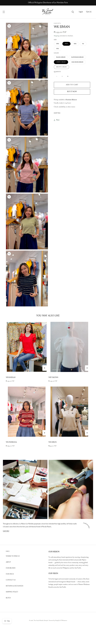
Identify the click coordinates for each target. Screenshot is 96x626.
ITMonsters (64, 620)
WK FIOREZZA (11, 442)
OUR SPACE (10, 574)
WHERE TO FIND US (13, 556)
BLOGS (8, 598)
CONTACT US (10, 580)
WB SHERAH (10, 377)
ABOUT (8, 562)
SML (58, 44)
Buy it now (72, 92)
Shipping (56, 36)
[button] (6, 11)
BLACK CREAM (62, 57)
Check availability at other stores (64, 107)
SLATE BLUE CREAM (78, 57)
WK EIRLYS (52, 442)
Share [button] (57, 120)
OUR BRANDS (10, 568)
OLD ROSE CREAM (79, 62)
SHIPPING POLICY (12, 592)
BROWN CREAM (61, 67)
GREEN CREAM (61, 62)
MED (66, 43)
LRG (76, 44)
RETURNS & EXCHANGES (14, 586)
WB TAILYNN (53, 377)
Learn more (6, 531)
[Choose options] (44, 368)
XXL (58, 49)
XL (84, 44)
